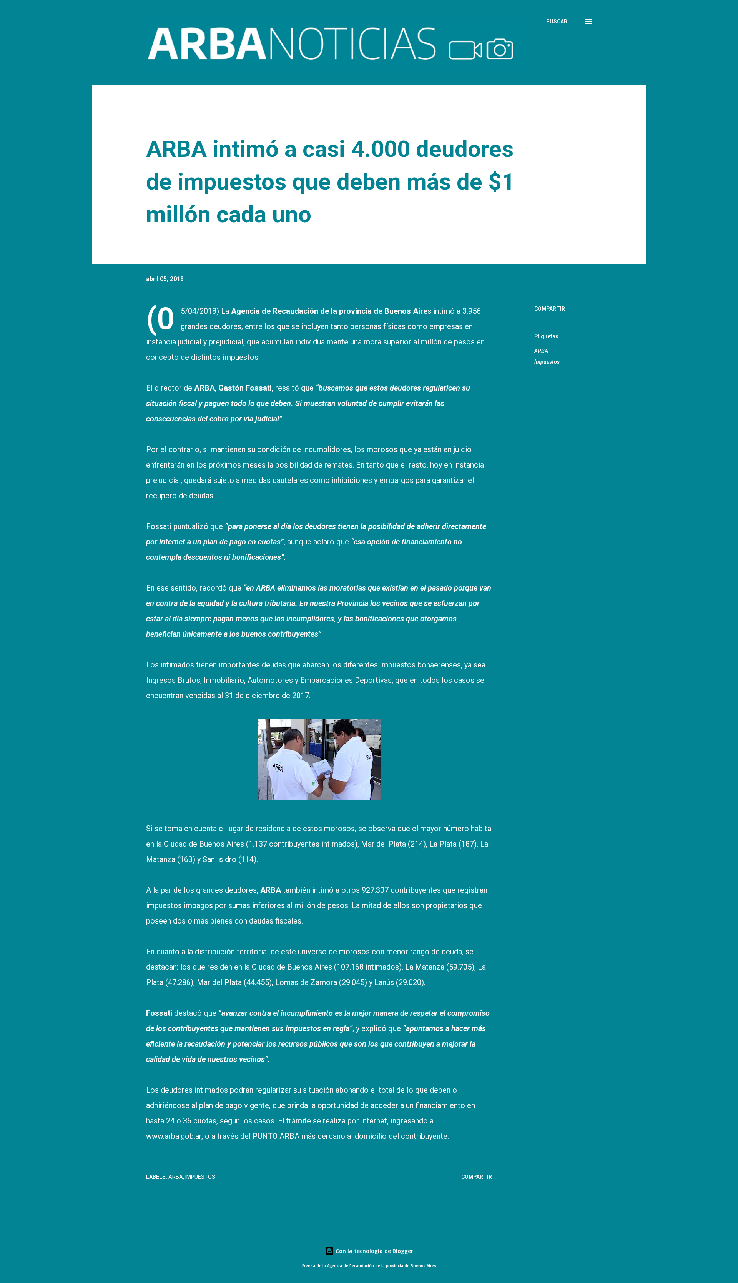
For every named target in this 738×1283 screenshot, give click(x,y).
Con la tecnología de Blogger (373, 1251)
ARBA (541, 351)
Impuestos (547, 362)
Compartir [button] (549, 309)
